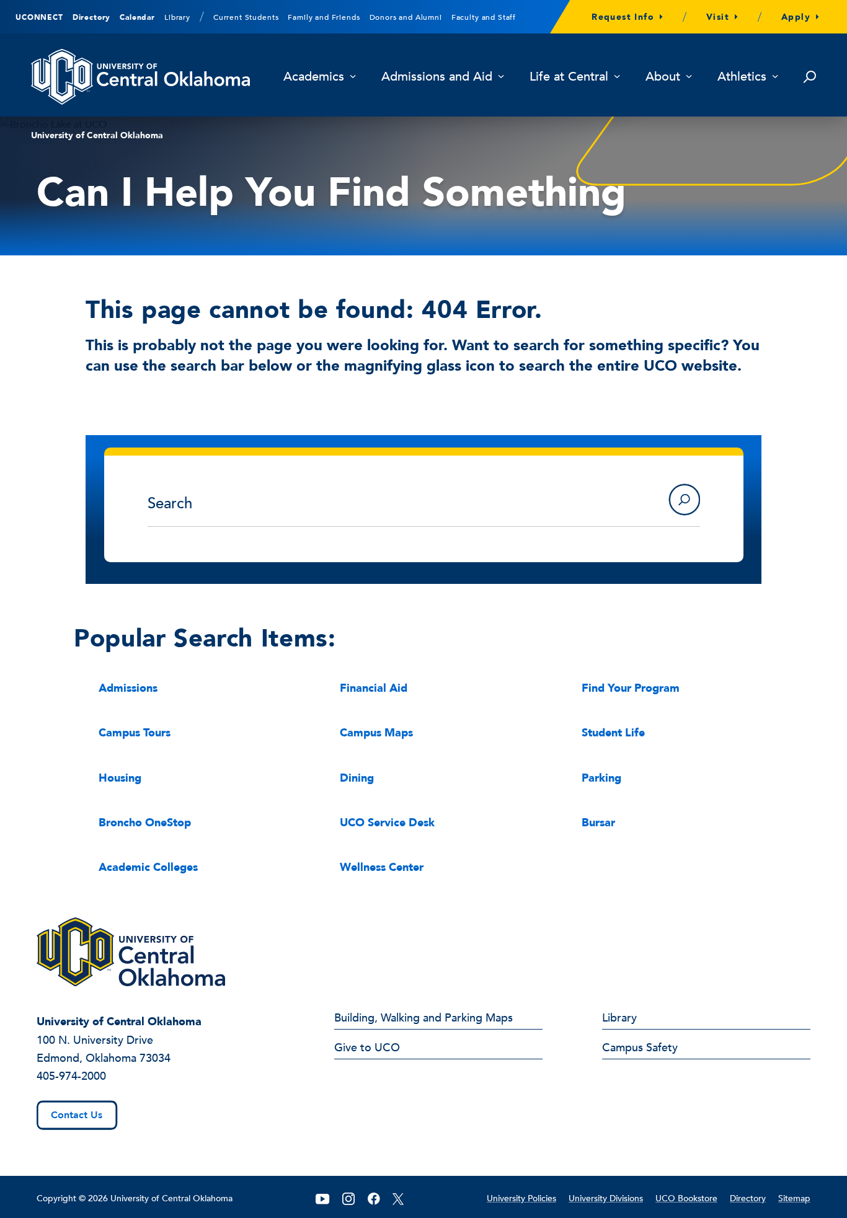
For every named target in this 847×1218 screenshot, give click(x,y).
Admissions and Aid (436, 77)
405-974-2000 (71, 1076)
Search (684, 499)
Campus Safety (640, 1049)
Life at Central (569, 77)
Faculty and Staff (483, 17)
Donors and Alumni (406, 17)
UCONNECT (39, 17)
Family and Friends (324, 17)
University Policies (521, 1198)
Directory (92, 17)
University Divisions (606, 1198)
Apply (795, 17)
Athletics (741, 77)
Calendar (137, 17)
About (662, 77)
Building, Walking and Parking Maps (423, 1019)
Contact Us (76, 1115)
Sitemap (794, 1198)
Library (177, 17)
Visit (717, 17)
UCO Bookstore (686, 1198)
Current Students (245, 17)
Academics (313, 77)
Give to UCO (367, 1049)
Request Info (623, 17)
